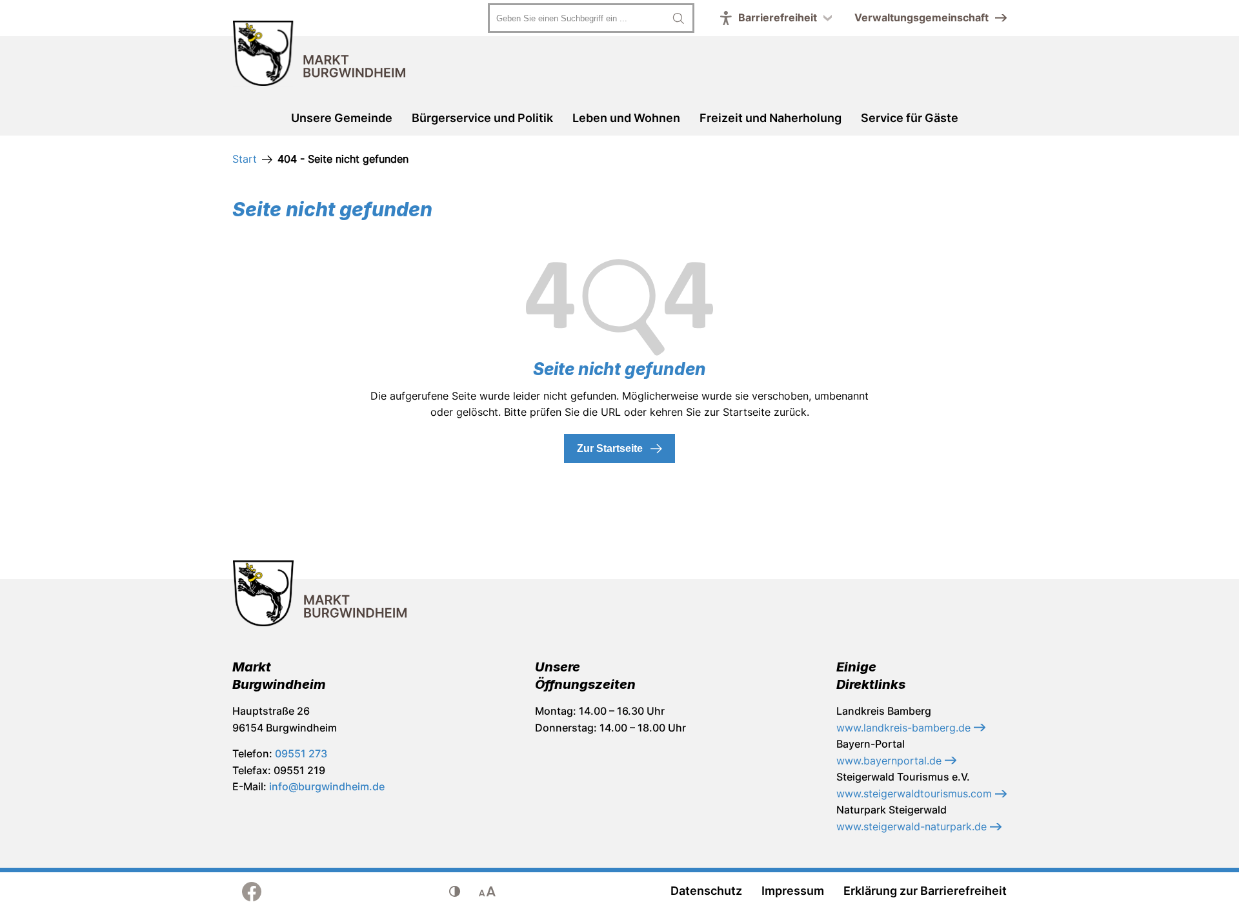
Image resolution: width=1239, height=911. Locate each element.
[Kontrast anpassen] (455, 892)
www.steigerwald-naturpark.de (913, 826)
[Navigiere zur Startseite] (319, 56)
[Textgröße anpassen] (487, 892)
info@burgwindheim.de (327, 786)
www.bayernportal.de (890, 760)
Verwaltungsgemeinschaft (921, 17)
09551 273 (301, 753)
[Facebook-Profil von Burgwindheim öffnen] (251, 891)
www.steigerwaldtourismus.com (915, 793)
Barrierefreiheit (777, 17)
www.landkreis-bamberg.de (905, 727)
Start (244, 158)
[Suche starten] (678, 18)
